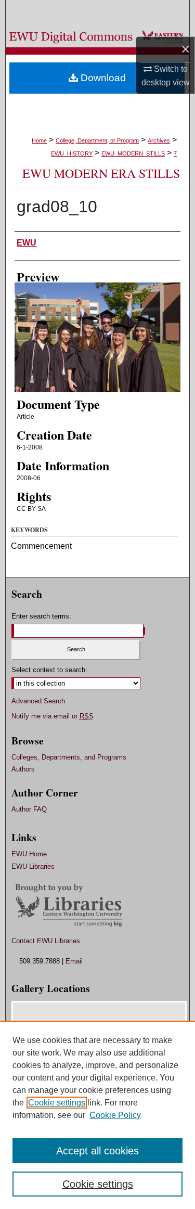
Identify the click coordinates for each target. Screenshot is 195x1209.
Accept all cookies (97, 1150)
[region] (97, 1115)
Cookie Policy (115, 1115)
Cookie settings (56, 1102)
